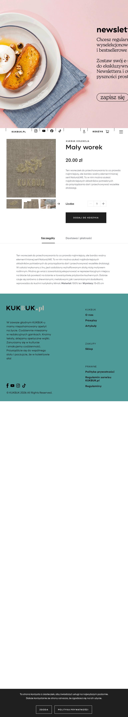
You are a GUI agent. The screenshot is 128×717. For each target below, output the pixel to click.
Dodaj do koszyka (85, 217)
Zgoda (44, 709)
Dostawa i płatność (79, 238)
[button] (58, 204)
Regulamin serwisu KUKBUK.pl (98, 378)
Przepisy (91, 320)
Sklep (89, 349)
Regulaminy (93, 386)
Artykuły (91, 326)
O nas (89, 315)
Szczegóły (48, 238)
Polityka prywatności (73, 709)
